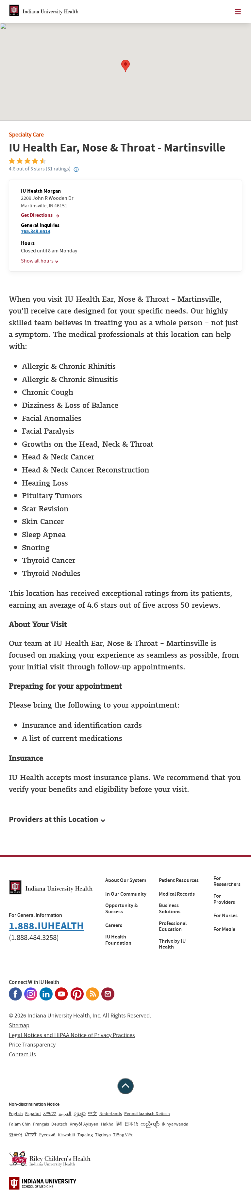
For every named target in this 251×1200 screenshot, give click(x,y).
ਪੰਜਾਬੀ (30, 1135)
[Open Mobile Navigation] (237, 11)
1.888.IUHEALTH (46, 926)
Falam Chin (20, 1124)
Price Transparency (32, 1044)
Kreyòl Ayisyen (84, 1124)
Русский (47, 1135)
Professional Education (173, 926)
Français (41, 1124)
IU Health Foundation (118, 940)
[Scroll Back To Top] (125, 1086)
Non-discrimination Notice (34, 1104)
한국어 (16, 1135)
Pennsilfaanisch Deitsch (147, 1113)
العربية (65, 1113)
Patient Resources (179, 880)
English (16, 1113)
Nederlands (110, 1113)
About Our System (125, 880)
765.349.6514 (35, 231)
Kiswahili (66, 1135)
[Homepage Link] (43, 11)
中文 (92, 1113)
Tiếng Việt (123, 1135)
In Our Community (125, 894)
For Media (224, 929)
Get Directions (37, 215)
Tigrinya (103, 1135)
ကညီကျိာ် (150, 1124)
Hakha (107, 1124)
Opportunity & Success (121, 909)
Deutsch (59, 1124)
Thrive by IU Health (172, 944)
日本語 (131, 1124)
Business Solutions (169, 909)
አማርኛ (49, 1113)
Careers (113, 925)
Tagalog (85, 1135)
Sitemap (19, 1025)
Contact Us (22, 1054)
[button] (125, 819)
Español (33, 1113)
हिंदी (119, 1124)
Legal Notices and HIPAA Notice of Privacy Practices (72, 1035)
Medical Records (177, 894)
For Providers (224, 899)
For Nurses (225, 916)
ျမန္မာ (80, 1113)
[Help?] (76, 170)
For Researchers (227, 881)
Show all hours (37, 261)
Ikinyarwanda (175, 1124)
